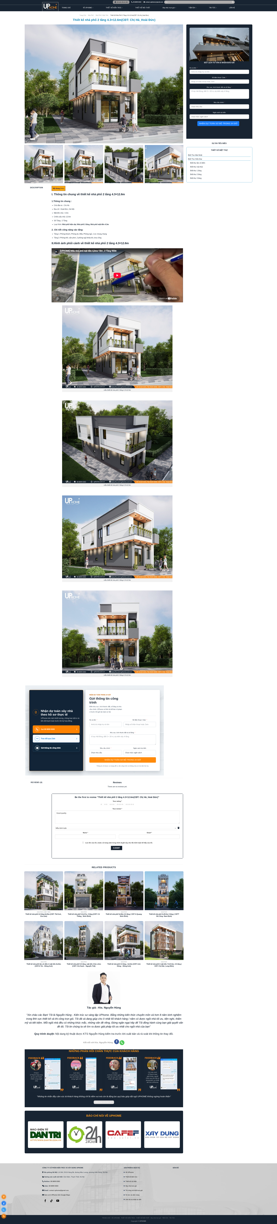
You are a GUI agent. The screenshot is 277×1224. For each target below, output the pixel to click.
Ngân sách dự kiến (139, 748)
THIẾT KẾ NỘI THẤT (142, 8)
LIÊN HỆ (232, 8)
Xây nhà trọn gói (169, 8)
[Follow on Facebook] (116, 1041)
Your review (117, 809)
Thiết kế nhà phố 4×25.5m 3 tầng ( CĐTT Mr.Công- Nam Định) (164, 915)
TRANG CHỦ (66, 8)
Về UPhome (129, 1172)
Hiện (62, 188)
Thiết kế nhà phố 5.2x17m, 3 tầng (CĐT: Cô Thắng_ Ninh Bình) (84, 915)
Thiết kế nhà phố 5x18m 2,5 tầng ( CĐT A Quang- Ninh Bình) (124, 915)
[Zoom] (27, 141)
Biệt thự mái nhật (195, 155)
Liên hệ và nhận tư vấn (133, 1199)
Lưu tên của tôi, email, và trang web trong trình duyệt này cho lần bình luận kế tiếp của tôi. (119, 843)
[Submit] (232, 2)
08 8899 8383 (137, 2)
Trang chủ (83, 15)
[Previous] (31, 84)
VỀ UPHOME (87, 8)
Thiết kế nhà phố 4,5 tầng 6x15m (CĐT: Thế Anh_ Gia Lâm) (43, 915)
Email (149, 833)
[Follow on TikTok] (51, 1201)
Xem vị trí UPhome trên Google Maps (57, 1195)
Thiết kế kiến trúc (131, 1177)
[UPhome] (50, 6)
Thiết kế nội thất (130, 1181)
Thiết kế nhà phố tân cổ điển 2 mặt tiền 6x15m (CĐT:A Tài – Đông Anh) (44, 965)
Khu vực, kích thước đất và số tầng (122, 732)
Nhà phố (90, 15)
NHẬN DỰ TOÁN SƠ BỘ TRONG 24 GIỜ (123, 760)
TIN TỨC (212, 8)
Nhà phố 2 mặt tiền (102, 15)
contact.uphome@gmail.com (154, 2)
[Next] (177, 84)
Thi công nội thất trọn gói (134, 1190)
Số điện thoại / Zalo (139, 720)
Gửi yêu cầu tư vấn (122, 2)
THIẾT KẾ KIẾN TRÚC (113, 8)
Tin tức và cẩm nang (132, 1195)
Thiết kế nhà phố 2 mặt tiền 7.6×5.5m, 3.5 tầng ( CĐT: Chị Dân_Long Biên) (164, 965)
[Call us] (122, 1042)
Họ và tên (92, 720)
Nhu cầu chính (105, 748)
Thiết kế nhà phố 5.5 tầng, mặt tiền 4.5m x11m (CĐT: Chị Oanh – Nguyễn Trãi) (84, 965)
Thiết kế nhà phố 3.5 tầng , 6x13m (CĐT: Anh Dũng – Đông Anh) (124, 965)
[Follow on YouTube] (57, 1201)
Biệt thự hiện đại (195, 159)
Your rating (117, 801)
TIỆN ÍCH (191, 8)
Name (85, 833)
